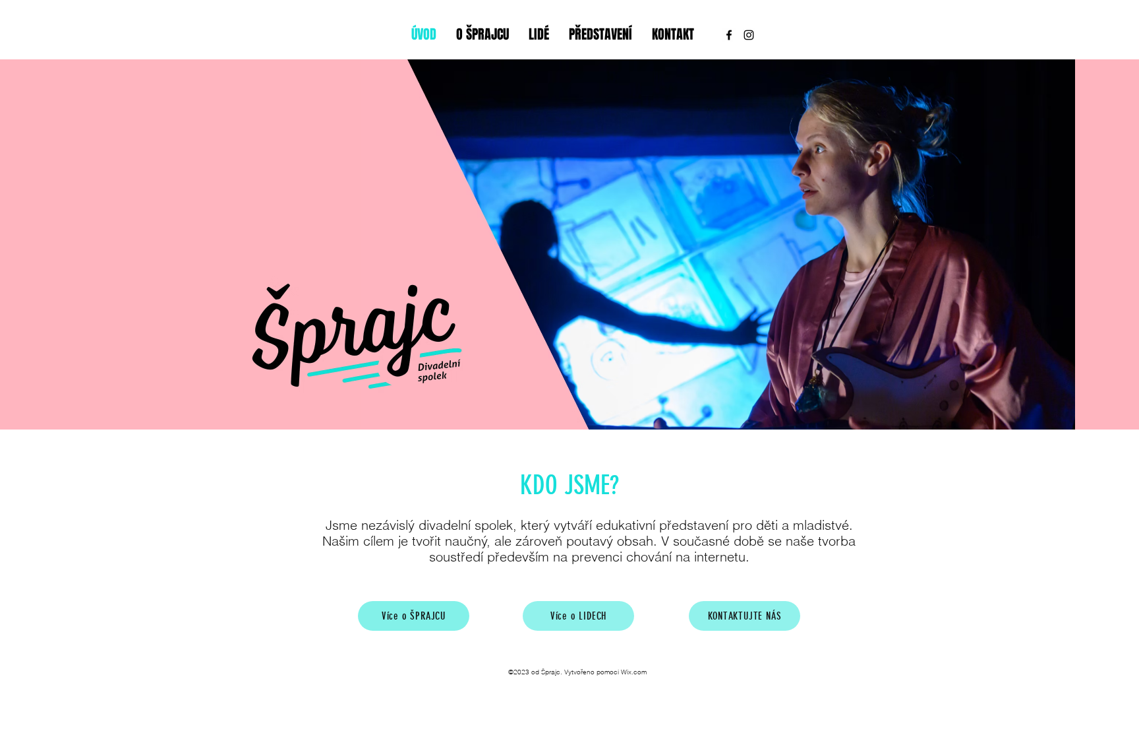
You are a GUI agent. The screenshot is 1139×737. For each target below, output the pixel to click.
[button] (718, 293)
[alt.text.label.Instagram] (748, 35)
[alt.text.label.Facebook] (729, 35)
